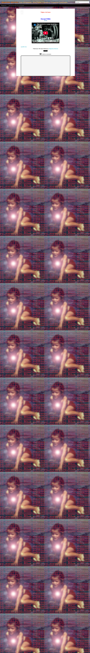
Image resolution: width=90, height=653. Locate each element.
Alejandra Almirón (53, 48)
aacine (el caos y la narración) (16, 5)
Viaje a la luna (45, 12)
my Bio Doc (24, 46)
